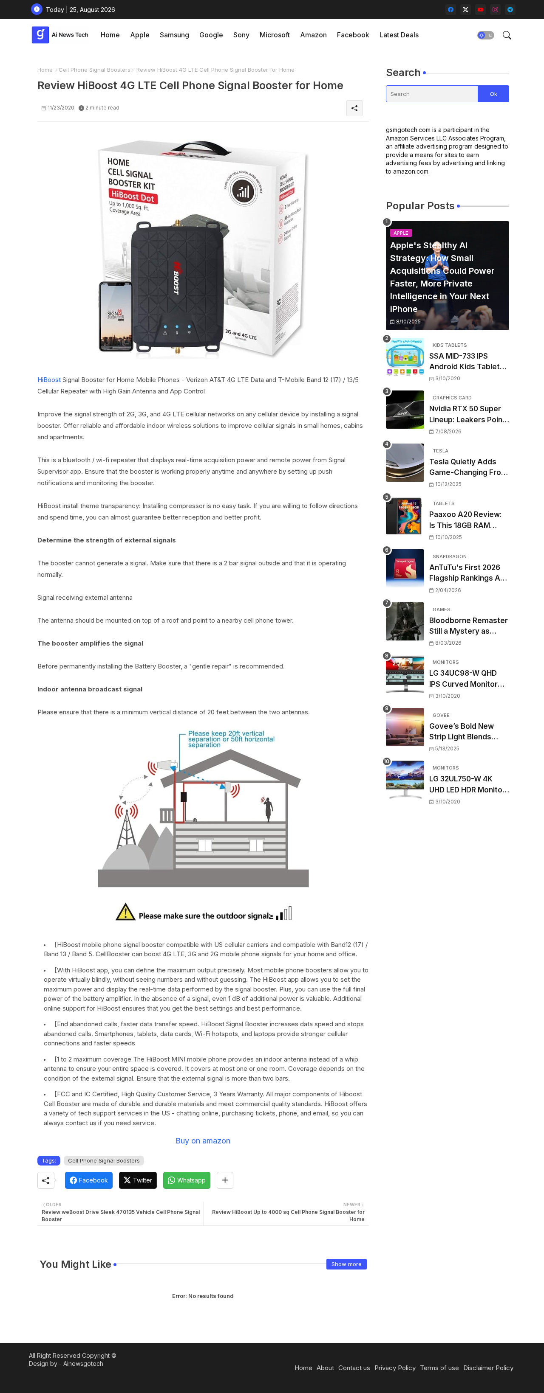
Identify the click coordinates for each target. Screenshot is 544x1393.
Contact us (354, 1368)
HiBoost (49, 380)
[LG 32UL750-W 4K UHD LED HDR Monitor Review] (405, 780)
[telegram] (510, 9)
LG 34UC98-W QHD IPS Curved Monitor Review (463, 679)
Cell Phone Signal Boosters (94, 69)
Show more (347, 1264)
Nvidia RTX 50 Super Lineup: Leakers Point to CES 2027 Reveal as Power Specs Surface (468, 414)
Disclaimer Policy (488, 1368)
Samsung (174, 35)
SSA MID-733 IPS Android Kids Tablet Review (464, 362)
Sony (241, 35)
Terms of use (439, 1368)
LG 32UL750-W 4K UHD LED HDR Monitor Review (467, 785)
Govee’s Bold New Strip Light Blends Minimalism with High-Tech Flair (467, 732)
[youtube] (480, 9)
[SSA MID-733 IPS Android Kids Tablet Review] (405, 357)
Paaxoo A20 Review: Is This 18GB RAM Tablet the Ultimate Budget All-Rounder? (466, 520)
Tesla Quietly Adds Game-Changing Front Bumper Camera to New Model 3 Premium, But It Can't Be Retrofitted (468, 468)
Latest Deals (399, 35)
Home (110, 35)
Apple (140, 35)
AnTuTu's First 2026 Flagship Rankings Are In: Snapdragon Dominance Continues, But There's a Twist (468, 573)
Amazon (313, 35)
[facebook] (450, 9)
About (325, 1368)
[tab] (110, 35)
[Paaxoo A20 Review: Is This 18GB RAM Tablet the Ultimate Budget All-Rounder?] (405, 515)
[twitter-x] (465, 9)
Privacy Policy (395, 1368)
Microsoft (275, 35)
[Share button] (225, 1180)
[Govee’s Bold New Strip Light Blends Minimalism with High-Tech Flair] (405, 727)
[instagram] (495, 9)
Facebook (353, 35)
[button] (485, 35)
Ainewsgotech (83, 1363)
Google (211, 35)
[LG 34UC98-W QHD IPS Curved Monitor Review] (405, 674)
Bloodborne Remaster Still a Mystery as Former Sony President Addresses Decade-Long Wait (468, 626)
